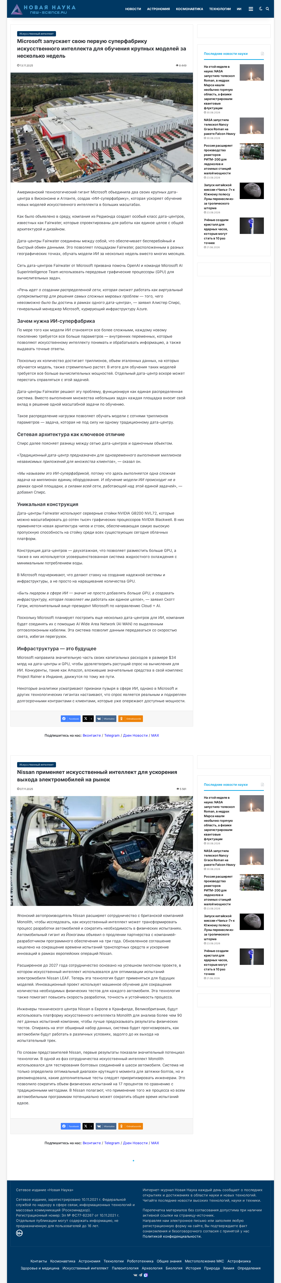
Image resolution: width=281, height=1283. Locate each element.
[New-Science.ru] (43, 9)
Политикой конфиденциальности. (172, 1236)
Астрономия (158, 9)
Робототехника (140, 1261)
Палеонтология (125, 1268)
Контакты (39, 1261)
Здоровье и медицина (40, 1268)
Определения (249, 1268)
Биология (174, 1268)
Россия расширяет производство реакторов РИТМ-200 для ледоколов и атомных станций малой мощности (218, 159)
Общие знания (169, 1261)
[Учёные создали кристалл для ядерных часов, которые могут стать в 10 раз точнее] (252, 225)
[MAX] (145, 1275)
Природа (212, 1268)
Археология (152, 1268)
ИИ (239, 9)
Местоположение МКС (204, 1261)
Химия (228, 1268)
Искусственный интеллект (37, 33)
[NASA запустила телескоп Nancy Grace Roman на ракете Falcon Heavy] (252, 126)
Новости (133, 9)
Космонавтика (189, 9)
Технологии (220, 9)
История (193, 1268)
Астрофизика (239, 1261)
